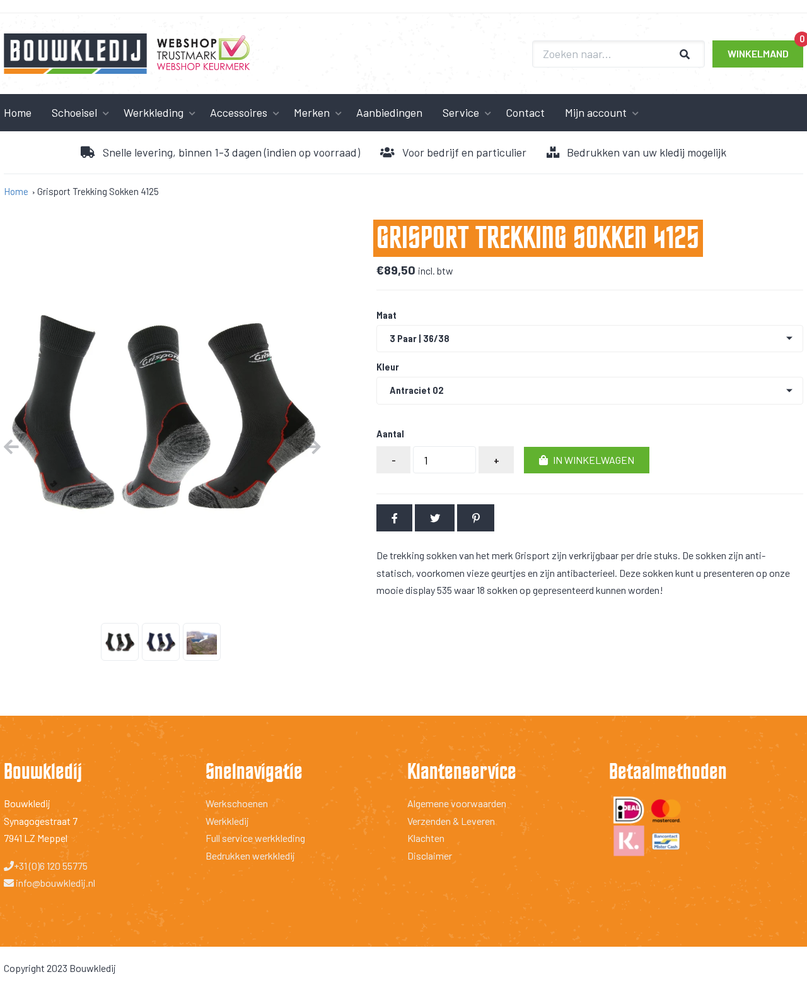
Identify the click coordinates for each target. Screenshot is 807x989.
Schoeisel (74, 112)
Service (461, 112)
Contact (525, 112)
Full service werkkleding (255, 838)
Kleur (387, 367)
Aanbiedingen (389, 112)
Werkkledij (227, 821)
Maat (386, 316)
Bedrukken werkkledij (250, 856)
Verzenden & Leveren (451, 821)
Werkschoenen (237, 803)
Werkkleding (153, 112)
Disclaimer (429, 856)
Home (16, 191)
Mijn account (596, 112)
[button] (586, 460)
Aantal (390, 434)
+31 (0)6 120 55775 (51, 866)
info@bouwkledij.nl (54, 883)
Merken (312, 112)
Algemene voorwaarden (456, 803)
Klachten (425, 838)
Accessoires (238, 112)
